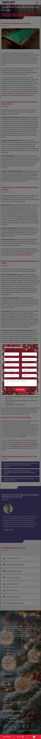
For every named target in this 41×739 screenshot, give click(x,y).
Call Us (19, 737)
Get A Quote (7, 736)
